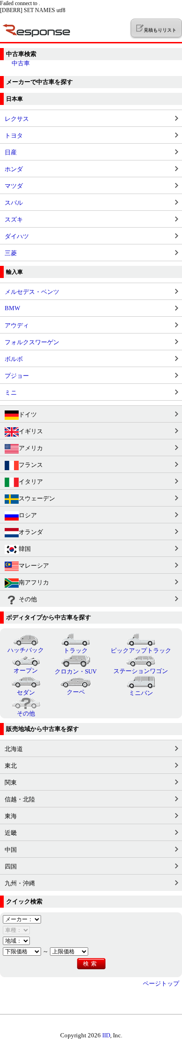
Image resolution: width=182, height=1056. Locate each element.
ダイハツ (17, 236)
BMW (12, 308)
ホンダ (14, 169)
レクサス (17, 118)
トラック (75, 650)
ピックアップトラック (141, 650)
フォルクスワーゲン (32, 342)
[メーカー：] (22, 919)
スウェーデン (37, 498)
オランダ (31, 531)
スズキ (14, 219)
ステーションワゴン (140, 670)
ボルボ (14, 358)
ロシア (28, 515)
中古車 (21, 63)
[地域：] (16, 940)
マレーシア (34, 565)
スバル (14, 202)
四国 (11, 866)
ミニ (11, 392)
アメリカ (31, 448)
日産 (11, 152)
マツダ (14, 185)
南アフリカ (34, 582)
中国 (11, 849)
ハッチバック (25, 649)
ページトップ (161, 983)
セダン (26, 692)
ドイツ (28, 414)
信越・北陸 (20, 799)
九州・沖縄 (20, 883)
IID (106, 1035)
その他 (28, 599)
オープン (26, 670)
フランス (31, 464)
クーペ (76, 691)
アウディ (17, 325)
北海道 (14, 748)
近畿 (11, 832)
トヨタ (14, 135)
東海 (11, 816)
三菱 (11, 253)
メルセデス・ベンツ (32, 291)
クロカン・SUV (76, 671)
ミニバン (141, 692)
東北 (11, 765)
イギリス (31, 431)
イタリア (31, 481)
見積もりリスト (160, 30)
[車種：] (16, 929)
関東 (11, 782)
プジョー (17, 375)
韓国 (25, 548)
